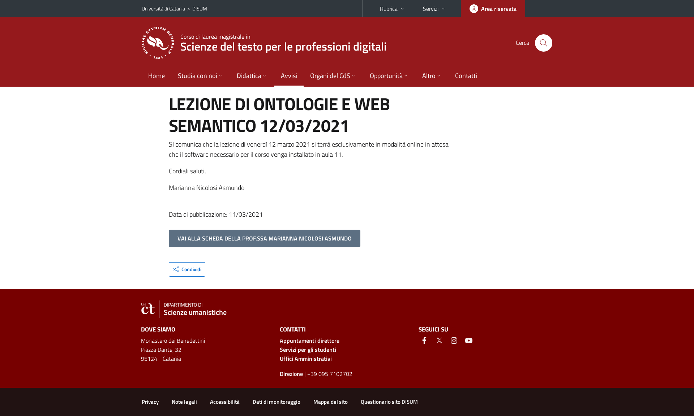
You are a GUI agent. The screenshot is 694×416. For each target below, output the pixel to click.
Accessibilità (225, 402)
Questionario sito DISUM (389, 402)
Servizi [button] (430, 8)
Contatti (466, 76)
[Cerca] (543, 43)
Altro (429, 76)
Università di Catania (163, 8)
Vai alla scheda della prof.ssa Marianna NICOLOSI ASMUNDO (264, 238)
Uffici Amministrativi (306, 358)
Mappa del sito (330, 402)
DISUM (199, 8)
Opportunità (386, 76)
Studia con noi (197, 76)
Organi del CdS (330, 76)
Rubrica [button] (389, 8)
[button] (187, 269)
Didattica (249, 76)
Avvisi (289, 76)
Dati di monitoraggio (276, 402)
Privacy (150, 402)
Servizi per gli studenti (308, 349)
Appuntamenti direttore (309, 340)
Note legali (184, 402)
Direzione (291, 373)
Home (156, 76)
